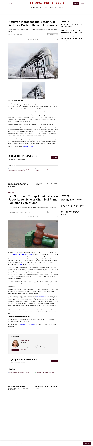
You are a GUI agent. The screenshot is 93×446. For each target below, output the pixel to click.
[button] (9, 3)
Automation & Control (17, 11)
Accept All (87, 443)
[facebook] (28, 39)
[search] (12, 3)
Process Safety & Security (75, 11)
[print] (57, 39)
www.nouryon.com (28, 146)
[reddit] (35, 39)
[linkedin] (31, 39)
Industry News (11, 192)
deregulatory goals (41, 296)
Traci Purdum (11, 212)
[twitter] (33, 39)
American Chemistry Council (27, 324)
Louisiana (19, 264)
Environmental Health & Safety (16, 17)
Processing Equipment (30, 11)
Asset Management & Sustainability (47, 11)
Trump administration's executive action (21, 254)
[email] (37, 39)
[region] (46, 443)
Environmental (62, 11)
